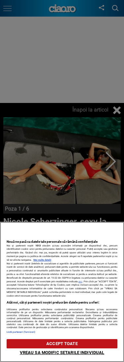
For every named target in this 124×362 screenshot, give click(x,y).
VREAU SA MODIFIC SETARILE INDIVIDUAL (62, 352)
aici (80, 281)
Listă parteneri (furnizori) (21, 331)
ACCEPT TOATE (62, 343)
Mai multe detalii (42, 259)
